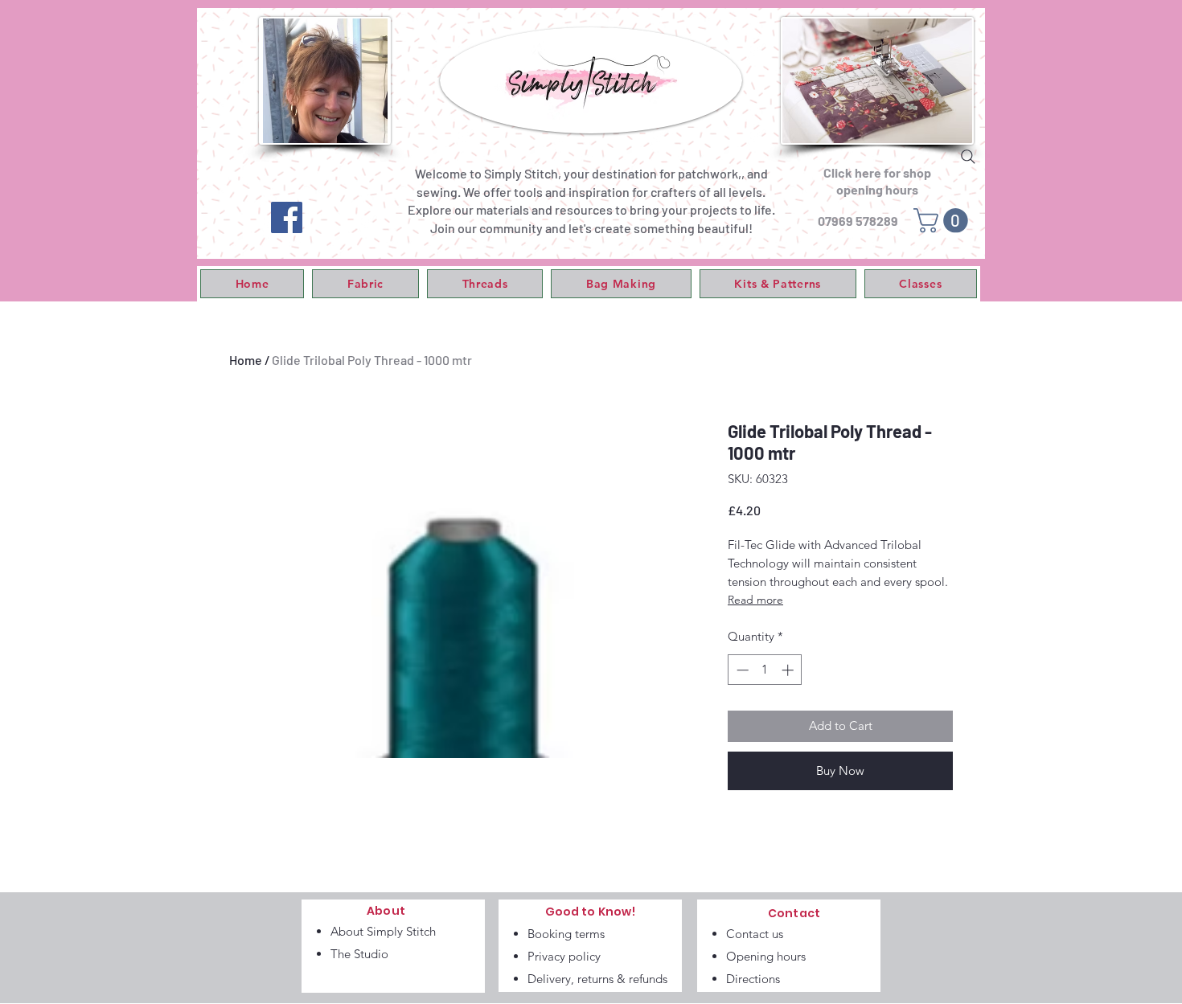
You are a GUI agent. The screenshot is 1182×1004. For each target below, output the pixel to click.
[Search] (968, 157)
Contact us (754, 933)
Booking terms (566, 933)
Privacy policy (564, 956)
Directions (753, 978)
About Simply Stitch (383, 931)
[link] (943, 220)
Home (245, 359)
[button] (365, 283)
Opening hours (766, 956)
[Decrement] (741, 670)
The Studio (359, 953)
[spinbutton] (765, 670)
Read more (755, 599)
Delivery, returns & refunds (597, 978)
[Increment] (789, 670)
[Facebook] (286, 217)
